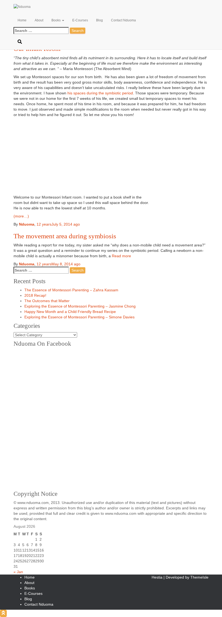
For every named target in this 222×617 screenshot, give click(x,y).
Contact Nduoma (123, 20)
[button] (62, 20)
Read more (121, 256)
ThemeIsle (199, 577)
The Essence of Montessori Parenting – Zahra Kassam (71, 290)
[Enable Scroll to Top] (3, 613)
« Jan (18, 572)
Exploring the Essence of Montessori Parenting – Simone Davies (79, 317)
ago (58, 264)
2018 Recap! (35, 295)
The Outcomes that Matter (47, 301)
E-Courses (80, 20)
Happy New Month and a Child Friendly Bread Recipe (70, 311)
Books (56, 20)
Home (22, 20)
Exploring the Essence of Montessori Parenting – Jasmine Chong (80, 306)
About (39, 20)
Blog (99, 20)
